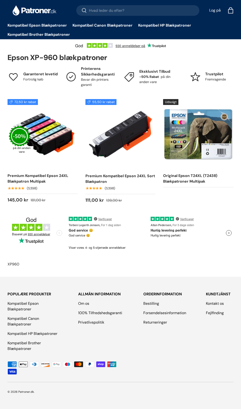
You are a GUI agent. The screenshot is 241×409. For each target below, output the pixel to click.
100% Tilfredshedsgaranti (100, 312)
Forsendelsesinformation (164, 312)
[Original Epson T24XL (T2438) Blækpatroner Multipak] (198, 134)
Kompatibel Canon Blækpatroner (102, 25)
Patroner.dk (26, 392)
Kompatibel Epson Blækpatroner (37, 25)
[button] (230, 10)
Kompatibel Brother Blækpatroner (39, 34)
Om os (83, 303)
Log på (215, 10)
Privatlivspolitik (91, 322)
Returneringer (155, 322)
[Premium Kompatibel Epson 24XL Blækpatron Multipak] (43, 134)
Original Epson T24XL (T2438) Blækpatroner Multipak (190, 178)
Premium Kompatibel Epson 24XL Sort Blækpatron (120, 178)
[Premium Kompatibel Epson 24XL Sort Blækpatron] (120, 134)
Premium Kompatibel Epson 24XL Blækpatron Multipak (38, 178)
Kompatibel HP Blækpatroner (164, 25)
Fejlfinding (215, 312)
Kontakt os (215, 303)
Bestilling (151, 303)
